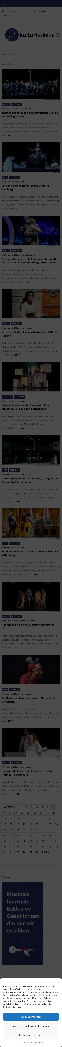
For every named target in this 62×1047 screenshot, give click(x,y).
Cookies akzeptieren (31, 1016)
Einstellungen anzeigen (31, 1035)
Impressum (38, 1042)
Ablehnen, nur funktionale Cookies (31, 1025)
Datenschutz (26, 1042)
